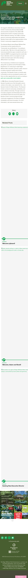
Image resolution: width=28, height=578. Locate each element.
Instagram (2, 537)
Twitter (9, 537)
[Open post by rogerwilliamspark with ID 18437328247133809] (7, 526)
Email (12, 537)
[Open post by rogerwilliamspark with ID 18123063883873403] (7, 512)
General (4, 484)
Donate (20, 3)
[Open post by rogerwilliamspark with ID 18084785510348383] (7, 498)
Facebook (5, 537)
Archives (4, 241)
